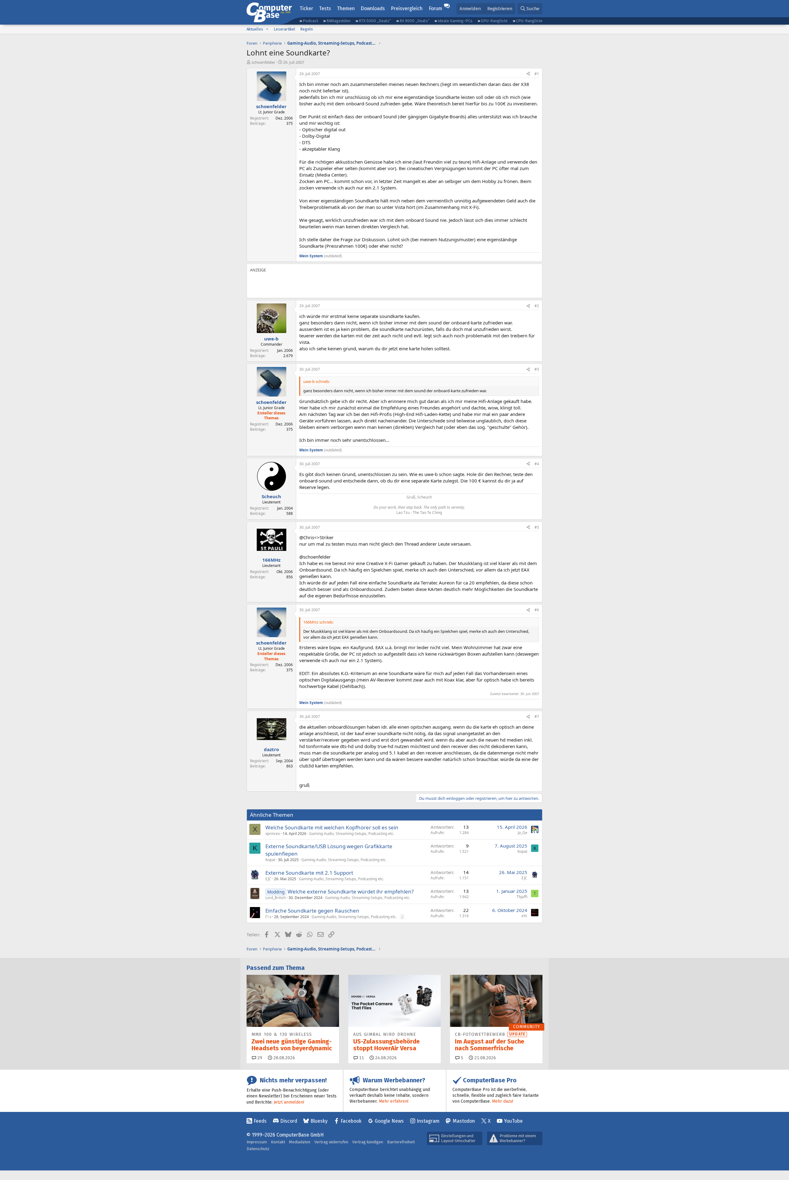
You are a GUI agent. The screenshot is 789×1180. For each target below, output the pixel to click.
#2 (536, 305)
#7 (536, 716)
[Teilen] (528, 74)
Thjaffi (522, 896)
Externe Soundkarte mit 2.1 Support (309, 872)
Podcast (310, 20)
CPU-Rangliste (529, 20)
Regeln (306, 29)
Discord (288, 1121)
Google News (389, 1121)
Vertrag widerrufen (331, 1142)
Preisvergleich (407, 8)
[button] (267, 29)
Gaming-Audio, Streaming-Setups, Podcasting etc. (351, 833)
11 (361, 1057)
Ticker (306, 8)
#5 (536, 527)
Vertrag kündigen (367, 1142)
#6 (536, 609)
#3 (536, 369)
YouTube (513, 1121)
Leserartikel (284, 29)
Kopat (270, 859)
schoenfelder (263, 62)
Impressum (257, 1142)
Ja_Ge (522, 832)
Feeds (260, 1121)
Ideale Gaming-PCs (455, 20)
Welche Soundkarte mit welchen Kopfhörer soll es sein (332, 827)
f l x (268, 916)
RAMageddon (338, 20)
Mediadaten (299, 1142)
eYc (524, 915)
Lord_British (275, 897)
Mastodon (464, 1121)
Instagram (428, 1121)
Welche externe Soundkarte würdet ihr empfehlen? (351, 891)
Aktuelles (255, 29)
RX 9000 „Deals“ (414, 20)
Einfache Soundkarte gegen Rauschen (312, 910)
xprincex (272, 833)
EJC (268, 878)
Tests (325, 8)
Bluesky (319, 1121)
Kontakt (278, 1142)
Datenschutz (258, 1148)
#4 (536, 463)
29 (259, 1057)
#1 (536, 73)
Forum (435, 8)
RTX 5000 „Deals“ (375, 20)
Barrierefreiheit (401, 1142)
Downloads (373, 8)
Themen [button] (346, 8)
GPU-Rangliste (494, 20)
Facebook (351, 1121)
